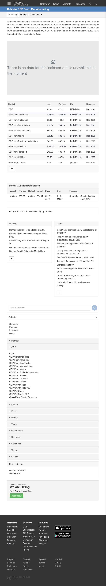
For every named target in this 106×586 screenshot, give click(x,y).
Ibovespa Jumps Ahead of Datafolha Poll (75, 261)
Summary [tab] (13, 14)
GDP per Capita (16, 390)
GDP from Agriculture (18, 119)
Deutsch (27, 559)
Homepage (12, 526)
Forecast (13, 327)
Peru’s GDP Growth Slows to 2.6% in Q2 (75, 257)
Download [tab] (36, 14)
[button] (95, 4)
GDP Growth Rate (17, 162)
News (12, 333)
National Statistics (17, 470)
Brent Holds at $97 (65, 264)
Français (11, 569)
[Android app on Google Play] (63, 535)
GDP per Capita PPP (19, 394)
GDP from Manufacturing (20, 130)
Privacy (42, 543)
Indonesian (28, 569)
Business (15, 437)
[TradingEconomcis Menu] (10, 3)
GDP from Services (17, 146)
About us (43, 540)
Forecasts (11, 540)
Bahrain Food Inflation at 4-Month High (27, 251)
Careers (42, 530)
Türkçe (42, 562)
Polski (26, 566)
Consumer (15, 443)
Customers (44, 526)
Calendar (13, 323)
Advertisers (44, 536)
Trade (13, 424)
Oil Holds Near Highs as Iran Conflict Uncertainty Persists (73, 277)
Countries (11, 530)
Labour (14, 404)
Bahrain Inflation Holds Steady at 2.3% (27, 229)
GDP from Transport (18, 151)
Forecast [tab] (24, 14)
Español (11, 562)
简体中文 (59, 559)
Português (12, 566)
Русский (43, 559)
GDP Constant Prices (18, 114)
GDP (11, 109)
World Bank (14, 473)
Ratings (10, 543)
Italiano (26, 562)
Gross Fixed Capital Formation (23, 397)
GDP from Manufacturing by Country (35, 211)
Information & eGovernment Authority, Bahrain (24, 34)
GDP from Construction (19, 125)
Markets (14, 340)
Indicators (13, 330)
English (10, 559)
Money (14, 417)
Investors (43, 533)
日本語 (58, 562)
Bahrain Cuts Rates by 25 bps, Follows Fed (29, 247)
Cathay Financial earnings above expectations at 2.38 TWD (72, 252)
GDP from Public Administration (23, 141)
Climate (14, 456)
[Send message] (94, 308)
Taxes (13, 450)
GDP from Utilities (17, 157)
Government (16, 430)
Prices (13, 411)
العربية (41, 566)
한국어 (58, 566)
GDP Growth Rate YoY (19, 387)
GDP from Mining (16, 135)
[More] (12, 168)
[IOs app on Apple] (63, 528)
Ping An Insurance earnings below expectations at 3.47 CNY (72, 238)
